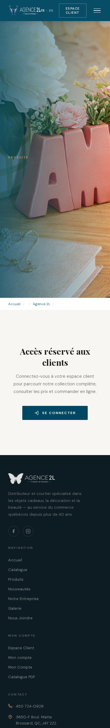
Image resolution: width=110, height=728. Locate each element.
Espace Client (73, 10)
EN (51, 10)
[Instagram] (28, 531)
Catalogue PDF (21, 676)
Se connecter (59, 413)
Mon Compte (20, 667)
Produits (15, 579)
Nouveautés (19, 589)
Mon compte (20, 657)
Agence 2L (41, 304)
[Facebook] (13, 531)
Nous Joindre (20, 618)
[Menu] (97, 10)
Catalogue (17, 569)
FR (43, 10)
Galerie (14, 608)
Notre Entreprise (23, 598)
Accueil (14, 304)
